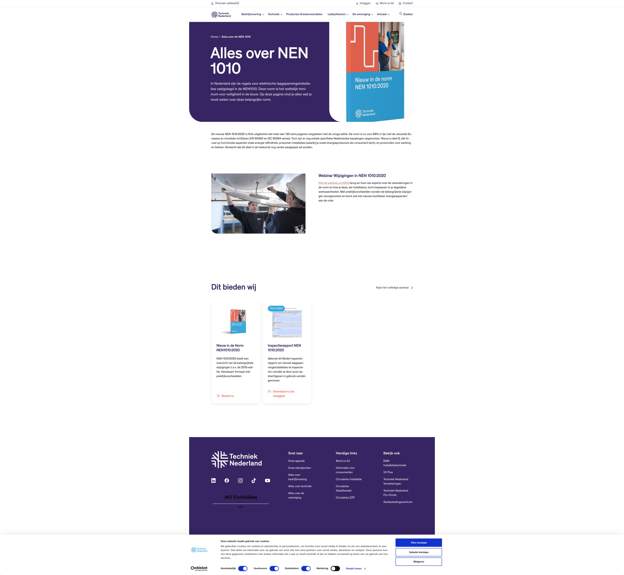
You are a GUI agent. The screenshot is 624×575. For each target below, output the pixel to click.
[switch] (274, 568)
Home (214, 37)
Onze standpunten (299, 468)
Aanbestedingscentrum (397, 502)
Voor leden (276, 308)
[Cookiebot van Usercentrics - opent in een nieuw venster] (199, 568)
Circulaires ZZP (345, 497)
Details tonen (353, 568)
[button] (225, 3)
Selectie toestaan (419, 552)
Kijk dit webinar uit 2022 (334, 183)
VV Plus (388, 472)
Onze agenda (296, 461)
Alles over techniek (300, 486)
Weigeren (418, 561)
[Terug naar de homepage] (221, 14)
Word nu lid (343, 461)
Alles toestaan (419, 542)
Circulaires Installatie (349, 479)
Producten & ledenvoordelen (304, 14)
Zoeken (408, 14)
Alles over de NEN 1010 (236, 37)
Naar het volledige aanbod (392, 287)
